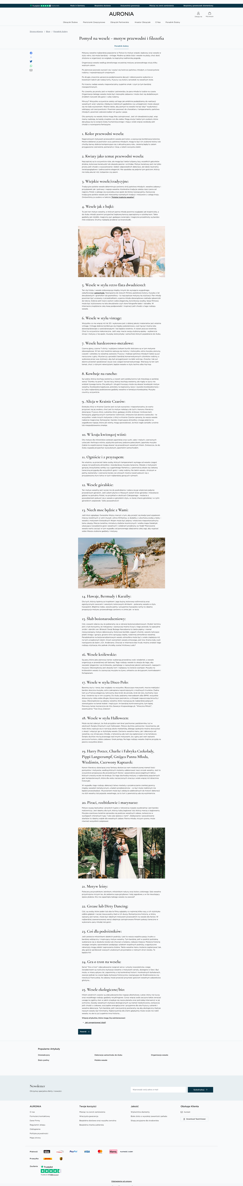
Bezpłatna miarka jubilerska (91, 1125)
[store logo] (121, 15)
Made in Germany (77, 6)
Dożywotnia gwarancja (130, 6)
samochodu (99, 293)
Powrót (83, 1031)
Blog (48, 31)
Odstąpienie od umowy (121, 1181)
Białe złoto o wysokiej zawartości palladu (149, 1116)
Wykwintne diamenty (140, 1112)
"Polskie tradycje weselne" (122, 197)
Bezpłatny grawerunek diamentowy (198, 6)
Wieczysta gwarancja (88, 1116)
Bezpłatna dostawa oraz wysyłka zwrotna (97, 1120)
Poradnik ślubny (121, 46)
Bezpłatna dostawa (103, 6)
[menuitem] (71, 22)
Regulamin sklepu (37, 1125)
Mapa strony (35, 1138)
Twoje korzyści (87, 1106)
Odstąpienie (35, 1129)
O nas (32, 1112)
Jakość (135, 1106)
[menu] (121, 22)
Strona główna (36, 31)
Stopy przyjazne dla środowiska (145, 1120)
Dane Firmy (35, 1120)
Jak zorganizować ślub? (95, 1022)
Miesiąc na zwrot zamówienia (161, 6)
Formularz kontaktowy (40, 1116)
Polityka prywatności (39, 1133)
